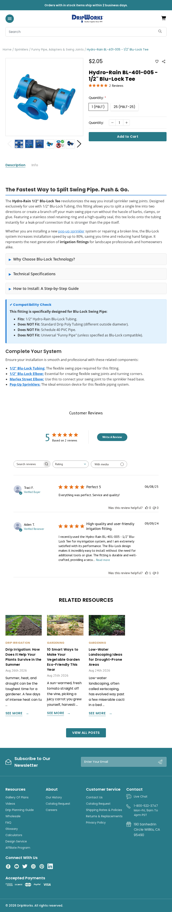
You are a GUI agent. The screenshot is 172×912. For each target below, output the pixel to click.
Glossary (11, 829)
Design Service (16, 841)
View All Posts (86, 732)
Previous (9, 144)
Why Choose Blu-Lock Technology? (44, 259)
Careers (51, 810)
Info (34, 165)
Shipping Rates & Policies (104, 810)
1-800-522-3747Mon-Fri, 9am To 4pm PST (146, 810)
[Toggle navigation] (9, 18)
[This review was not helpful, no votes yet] (154, 508)
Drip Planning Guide (19, 810)
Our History (54, 797)
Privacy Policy (96, 822)
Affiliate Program (17, 848)
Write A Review (112, 437)
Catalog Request (58, 804)
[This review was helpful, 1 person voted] (146, 573)
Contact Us (94, 797)
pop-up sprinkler (71, 231)
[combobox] (70, 464)
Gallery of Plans (17, 797)
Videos (10, 804)
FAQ (8, 822)
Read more (103, 560)
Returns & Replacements (104, 816)
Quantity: (97, 97)
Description (15, 165)
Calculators (13, 835)
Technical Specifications (34, 273)
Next (79, 144)
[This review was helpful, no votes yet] (146, 508)
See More (13, 714)
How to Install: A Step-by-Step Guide (46, 288)
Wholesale (13, 816)
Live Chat (140, 796)
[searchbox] (28, 464)
